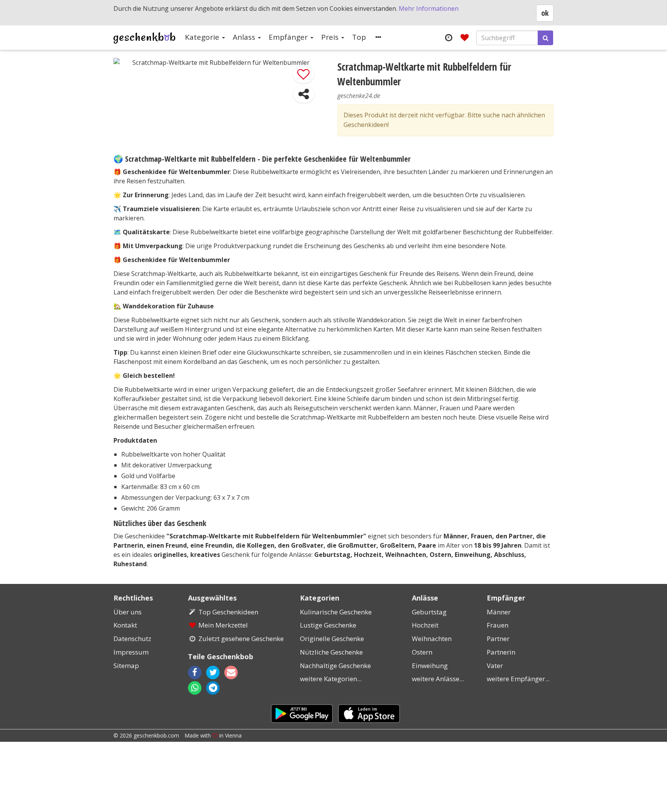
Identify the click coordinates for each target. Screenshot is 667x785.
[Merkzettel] (464, 37)
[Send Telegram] (213, 688)
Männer (499, 611)
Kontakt (125, 625)
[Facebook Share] (194, 672)
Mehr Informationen (429, 8)
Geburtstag (429, 611)
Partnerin (501, 652)
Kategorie (203, 37)
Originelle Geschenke (332, 638)
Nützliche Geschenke (331, 652)
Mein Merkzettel (223, 625)
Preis (330, 37)
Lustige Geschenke (328, 625)
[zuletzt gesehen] (448, 37)
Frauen (497, 625)
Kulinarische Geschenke (336, 611)
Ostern (422, 652)
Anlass (245, 37)
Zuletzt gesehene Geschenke (241, 638)
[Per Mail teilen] (238, 672)
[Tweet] (213, 672)
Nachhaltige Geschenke (335, 665)
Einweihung (430, 665)
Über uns (127, 611)
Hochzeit (425, 625)
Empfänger (289, 37)
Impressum (131, 652)
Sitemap (126, 665)
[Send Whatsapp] (194, 688)
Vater (495, 665)
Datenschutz (132, 638)
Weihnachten (432, 638)
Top (359, 37)
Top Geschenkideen (228, 611)
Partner (498, 638)
